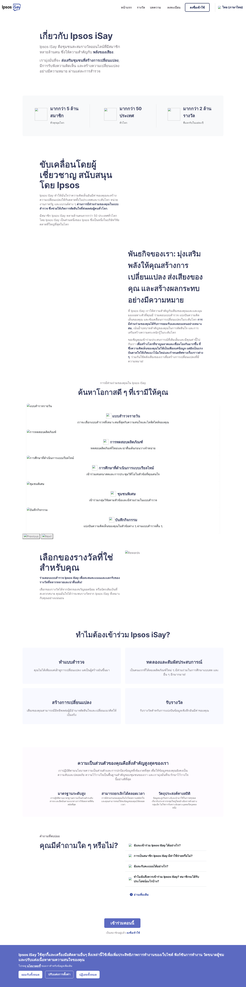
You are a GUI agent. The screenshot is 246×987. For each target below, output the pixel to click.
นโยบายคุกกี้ (34, 965)
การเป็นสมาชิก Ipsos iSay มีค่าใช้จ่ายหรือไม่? (163, 856)
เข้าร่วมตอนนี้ (122, 923)
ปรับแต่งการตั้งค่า (59, 974)
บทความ (155, 7)
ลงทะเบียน (173, 7)
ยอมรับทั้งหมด (30, 974)
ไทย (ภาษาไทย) (232, 7)
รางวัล (141, 7)
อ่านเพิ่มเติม (141, 894)
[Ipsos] (13, 7)
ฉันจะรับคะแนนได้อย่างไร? (151, 866)
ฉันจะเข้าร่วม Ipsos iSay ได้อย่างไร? (157, 845)
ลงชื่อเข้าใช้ (197, 7)
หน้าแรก (126, 7)
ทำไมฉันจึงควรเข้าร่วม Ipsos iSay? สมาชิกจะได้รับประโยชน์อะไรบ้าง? (166, 879)
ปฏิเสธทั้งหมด (88, 974)
